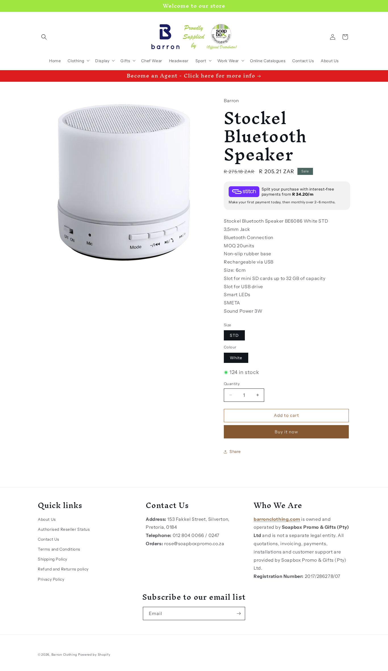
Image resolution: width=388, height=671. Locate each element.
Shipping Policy (52, 559)
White (236, 357)
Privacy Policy (51, 579)
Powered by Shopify (94, 655)
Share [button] (235, 451)
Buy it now (286, 431)
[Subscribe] (238, 613)
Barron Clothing (64, 655)
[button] (44, 37)
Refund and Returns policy (63, 569)
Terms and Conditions (59, 549)
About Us (47, 519)
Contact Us (48, 539)
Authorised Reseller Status (64, 529)
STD (234, 335)
